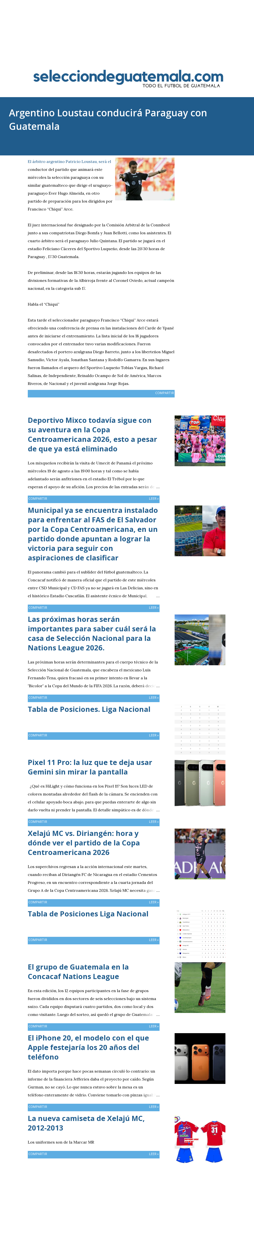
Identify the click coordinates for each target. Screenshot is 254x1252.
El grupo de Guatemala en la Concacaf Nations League (78, 971)
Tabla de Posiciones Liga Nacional (88, 914)
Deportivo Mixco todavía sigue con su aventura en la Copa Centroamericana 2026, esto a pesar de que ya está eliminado (92, 434)
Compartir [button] (206, 160)
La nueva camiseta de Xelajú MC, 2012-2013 (86, 1123)
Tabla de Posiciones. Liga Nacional (89, 709)
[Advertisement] (127, 28)
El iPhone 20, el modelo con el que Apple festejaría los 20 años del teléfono (88, 1047)
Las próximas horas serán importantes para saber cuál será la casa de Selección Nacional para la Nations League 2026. (92, 633)
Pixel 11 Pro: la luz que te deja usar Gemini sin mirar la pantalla (90, 767)
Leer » (154, 498)
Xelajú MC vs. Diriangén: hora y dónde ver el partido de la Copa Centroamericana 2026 (84, 842)
